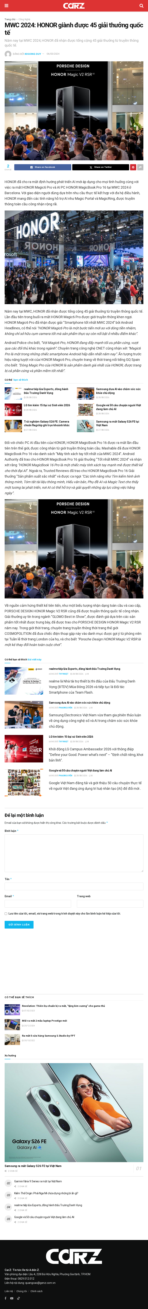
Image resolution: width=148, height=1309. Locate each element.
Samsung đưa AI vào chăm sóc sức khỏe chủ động (79, 702)
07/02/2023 (29, 1011)
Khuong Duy (33, 53)
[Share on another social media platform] (140, 167)
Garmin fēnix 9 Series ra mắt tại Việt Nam (38, 1181)
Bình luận (12, 831)
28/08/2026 (31, 397)
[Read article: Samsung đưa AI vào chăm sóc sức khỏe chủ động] (85, 393)
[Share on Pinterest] (133, 167)
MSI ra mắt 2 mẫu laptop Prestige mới (44, 1020)
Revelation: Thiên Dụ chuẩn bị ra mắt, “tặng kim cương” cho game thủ (63, 1005)
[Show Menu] (6, 6)
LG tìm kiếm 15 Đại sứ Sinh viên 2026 (47, 405)
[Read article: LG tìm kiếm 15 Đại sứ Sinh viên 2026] (13, 410)
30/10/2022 (29, 1040)
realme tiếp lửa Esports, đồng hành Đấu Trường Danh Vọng (84, 668)
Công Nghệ (24, 19)
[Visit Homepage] (74, 6)
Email (9, 896)
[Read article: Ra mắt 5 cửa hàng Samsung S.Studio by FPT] (12, 1039)
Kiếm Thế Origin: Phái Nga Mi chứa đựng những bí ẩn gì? (46, 1193)
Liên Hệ (9, 1291)
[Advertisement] (74, 959)
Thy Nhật (63, 674)
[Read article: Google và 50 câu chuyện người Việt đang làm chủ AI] (85, 410)
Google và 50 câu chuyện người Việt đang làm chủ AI (80, 770)
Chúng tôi (21, 1291)
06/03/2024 (53, 53)
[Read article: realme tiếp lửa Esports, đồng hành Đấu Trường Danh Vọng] (13, 393)
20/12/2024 (29, 1026)
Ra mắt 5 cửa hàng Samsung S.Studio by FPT (48, 1035)
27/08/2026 (31, 430)
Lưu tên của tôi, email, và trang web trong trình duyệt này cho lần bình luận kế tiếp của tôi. (64, 913)
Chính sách (36, 1291)
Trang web (83, 896)
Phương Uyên (65, 708)
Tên (8, 879)
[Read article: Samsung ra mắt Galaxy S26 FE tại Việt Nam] (85, 426)
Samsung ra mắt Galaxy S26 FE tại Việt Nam (33, 1166)
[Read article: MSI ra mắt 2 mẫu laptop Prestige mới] (12, 1024)
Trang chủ (10, 19)
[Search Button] (141, 6)
